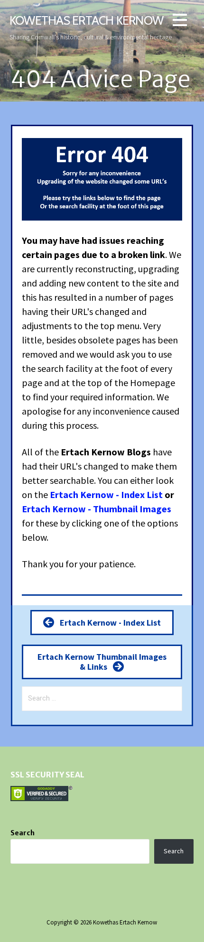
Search (22, 833)
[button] (180, 21)
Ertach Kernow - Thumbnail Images (96, 509)
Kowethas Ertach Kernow (86, 20)
